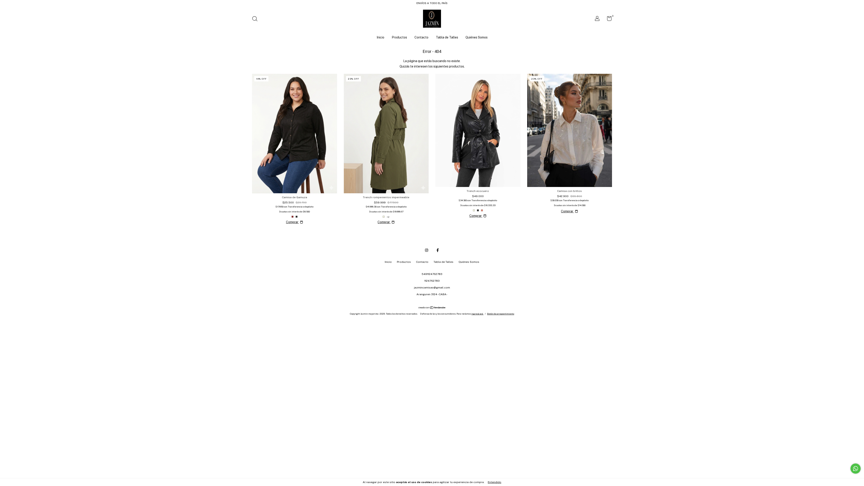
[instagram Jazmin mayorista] (426, 250)
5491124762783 (432, 274)
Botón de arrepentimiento (500, 313)
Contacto (421, 37)
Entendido (494, 482)
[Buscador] (256, 19)
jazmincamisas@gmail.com (432, 287)
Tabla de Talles (447, 37)
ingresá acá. (477, 313)
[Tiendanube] (432, 308)
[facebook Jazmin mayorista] (437, 250)
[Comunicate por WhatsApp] (855, 469)
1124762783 (432, 280)
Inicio (380, 37)
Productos (399, 37)
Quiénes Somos (477, 37)
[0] (607, 19)
